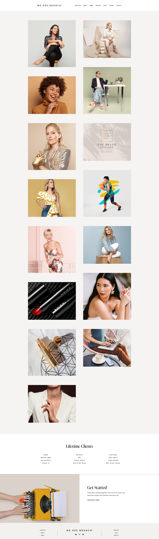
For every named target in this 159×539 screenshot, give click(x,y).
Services (43, 530)
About (43, 532)
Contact (116, 535)
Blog (116, 532)
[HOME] (49, 5)
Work (42, 535)
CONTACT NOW (93, 500)
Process (116, 530)
